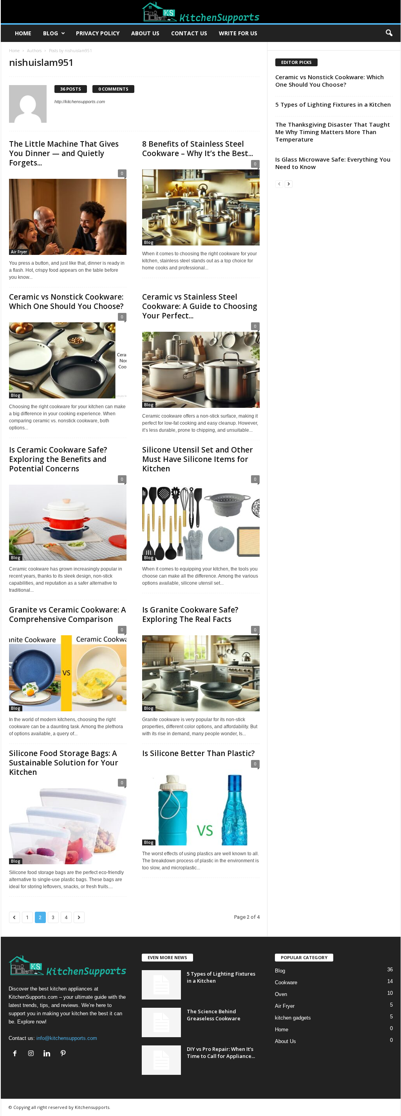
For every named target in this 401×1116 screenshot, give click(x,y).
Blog (50, 33)
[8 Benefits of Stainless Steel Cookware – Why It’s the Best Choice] (201, 204)
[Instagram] (33, 1054)
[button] (388, 33)
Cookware (286, 982)
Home (23, 33)
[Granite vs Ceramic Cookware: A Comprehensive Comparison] (67, 670)
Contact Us (189, 33)
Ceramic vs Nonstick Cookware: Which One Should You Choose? (66, 301)
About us (145, 33)
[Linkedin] (49, 1054)
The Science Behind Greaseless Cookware (213, 1015)
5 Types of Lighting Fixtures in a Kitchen (333, 104)
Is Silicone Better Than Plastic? (198, 753)
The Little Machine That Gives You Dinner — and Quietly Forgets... (64, 153)
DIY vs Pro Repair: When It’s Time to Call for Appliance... (221, 1052)
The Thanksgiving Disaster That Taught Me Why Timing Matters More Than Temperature (332, 131)
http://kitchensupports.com (79, 101)
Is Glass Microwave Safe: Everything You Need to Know (332, 163)
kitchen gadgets (293, 1018)
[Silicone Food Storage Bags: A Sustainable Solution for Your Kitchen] (67, 823)
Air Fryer (19, 251)
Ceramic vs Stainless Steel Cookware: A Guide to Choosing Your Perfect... (199, 306)
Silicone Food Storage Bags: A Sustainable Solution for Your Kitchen (63, 762)
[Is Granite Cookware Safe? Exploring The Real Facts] (201, 670)
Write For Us (238, 33)
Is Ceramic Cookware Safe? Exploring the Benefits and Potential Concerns (58, 459)
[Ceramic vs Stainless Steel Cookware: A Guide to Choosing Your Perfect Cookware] (201, 367)
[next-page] (289, 184)
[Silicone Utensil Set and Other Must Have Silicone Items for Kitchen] (201, 520)
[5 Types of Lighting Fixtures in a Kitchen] (161, 985)
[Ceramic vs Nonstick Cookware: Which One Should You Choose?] (67, 357)
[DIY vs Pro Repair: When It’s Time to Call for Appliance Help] (161, 1060)
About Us (285, 1041)
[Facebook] (17, 1054)
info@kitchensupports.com (66, 1038)
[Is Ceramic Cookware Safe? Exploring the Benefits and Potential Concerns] (67, 520)
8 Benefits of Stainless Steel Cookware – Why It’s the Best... (197, 148)
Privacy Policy (97, 33)
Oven (281, 994)
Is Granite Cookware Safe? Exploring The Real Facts (190, 614)
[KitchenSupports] (201, 11)
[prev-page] (279, 184)
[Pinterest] (64, 1054)
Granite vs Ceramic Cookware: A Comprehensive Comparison (67, 614)
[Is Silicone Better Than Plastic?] (201, 804)
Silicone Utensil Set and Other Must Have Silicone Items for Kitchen (197, 459)
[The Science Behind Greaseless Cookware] (161, 1022)
